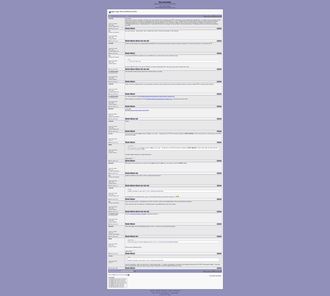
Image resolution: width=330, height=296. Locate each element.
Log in (173, 7)
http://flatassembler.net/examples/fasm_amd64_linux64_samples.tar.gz (157, 96)
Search (164, 6)
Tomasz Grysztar (164, 292)
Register (168, 6)
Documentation (164, 290)
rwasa (169, 294)
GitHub (172, 292)
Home (161, 6)
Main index (152, 290)
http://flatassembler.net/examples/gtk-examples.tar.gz (159, 99)
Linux (117, 11)
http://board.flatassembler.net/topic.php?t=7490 (137, 110)
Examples (170, 290)
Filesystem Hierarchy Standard (138, 214)
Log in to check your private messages (163, 7)
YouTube (176, 292)
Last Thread (212, 275)
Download (158, 290)
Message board (176, 290)
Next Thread (218, 275)
